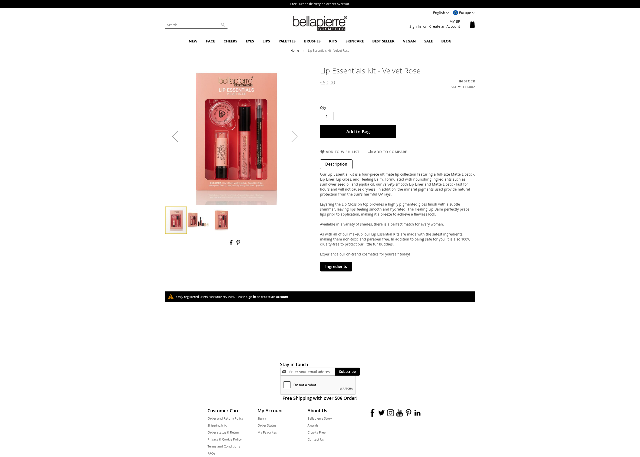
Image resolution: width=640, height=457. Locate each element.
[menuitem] (193, 41)
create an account (274, 296)
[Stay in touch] (312, 371)
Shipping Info (217, 425)
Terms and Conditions (224, 446)
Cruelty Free (317, 432)
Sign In (415, 26)
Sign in (251, 296)
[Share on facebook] (231, 244)
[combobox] (196, 25)
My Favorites (267, 432)
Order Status (267, 425)
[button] (463, 13)
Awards (313, 425)
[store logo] (320, 23)
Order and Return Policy (225, 418)
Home (294, 50)
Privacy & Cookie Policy (225, 439)
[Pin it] (238, 244)
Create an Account (444, 26)
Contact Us (316, 439)
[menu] (320, 41)
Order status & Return (224, 432)
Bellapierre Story (320, 418)
